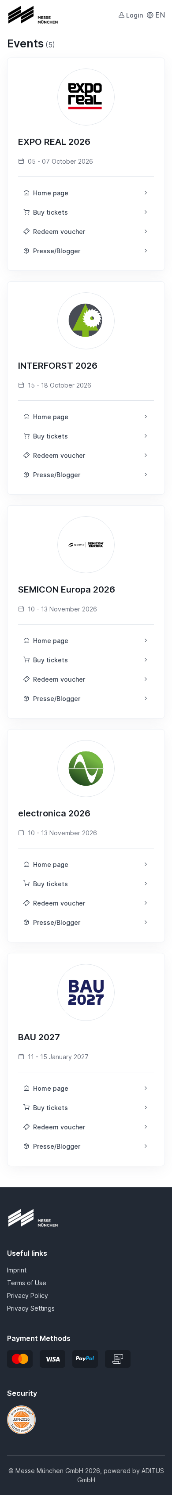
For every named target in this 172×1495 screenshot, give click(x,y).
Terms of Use (26, 1283)
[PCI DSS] (21, 1419)
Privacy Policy (27, 1295)
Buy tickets (50, 212)
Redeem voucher (59, 231)
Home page (50, 193)
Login (134, 15)
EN (160, 15)
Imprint (16, 1270)
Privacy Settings (31, 1308)
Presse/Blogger (56, 251)
